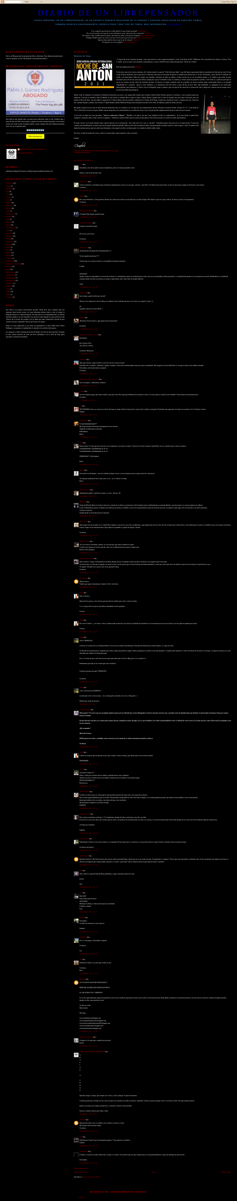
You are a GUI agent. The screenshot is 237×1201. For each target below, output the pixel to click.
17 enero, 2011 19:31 (88, 217)
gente (7, 219)
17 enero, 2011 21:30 (88, 354)
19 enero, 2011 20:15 (88, 1114)
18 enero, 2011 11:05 (88, 553)
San (80, 406)
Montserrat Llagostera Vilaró (88, 334)
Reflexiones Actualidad (13, 264)
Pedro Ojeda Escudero (86, 211)
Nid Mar (82, 917)
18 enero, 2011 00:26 (88, 464)
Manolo (81, 196)
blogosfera (9, 189)
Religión (8, 266)
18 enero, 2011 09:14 (88, 516)
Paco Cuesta (83, 578)
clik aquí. (138, 67)
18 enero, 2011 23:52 (88, 912)
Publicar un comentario (81, 1168)
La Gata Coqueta (84, 709)
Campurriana (83, 1151)
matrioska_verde (84, 814)
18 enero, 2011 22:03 (88, 887)
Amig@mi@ (83, 420)
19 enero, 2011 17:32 (88, 1046)
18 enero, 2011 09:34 (88, 535)
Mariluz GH (83, 292)
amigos (8, 186)
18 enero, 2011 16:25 (88, 632)
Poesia (8, 250)
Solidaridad (9, 283)
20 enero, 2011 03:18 (88, 1131)
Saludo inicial (10, 275)
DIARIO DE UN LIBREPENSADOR (118, 12)
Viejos (8, 294)
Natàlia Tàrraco (84, 541)
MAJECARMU (84, 791)
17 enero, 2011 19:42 (88, 242)
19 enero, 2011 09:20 (88, 954)
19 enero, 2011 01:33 (88, 932)
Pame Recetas (84, 856)
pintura (8, 247)
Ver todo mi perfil (25, 153)
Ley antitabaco (10, 227)
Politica (8, 252)
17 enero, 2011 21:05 (88, 329)
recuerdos (9, 258)
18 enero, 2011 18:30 (88, 786)
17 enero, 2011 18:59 (88, 205)
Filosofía (9, 216)
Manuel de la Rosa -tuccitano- (89, 379)
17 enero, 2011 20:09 (88, 287)
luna (80, 870)
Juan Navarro (83, 181)
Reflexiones (9, 261)
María (81, 592)
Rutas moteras (10, 272)
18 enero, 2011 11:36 (88, 572)
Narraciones (10, 241)
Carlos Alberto (84, 838)
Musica (8, 239)
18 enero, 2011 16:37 (88, 704)
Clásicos (8, 197)
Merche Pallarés (84, 490)
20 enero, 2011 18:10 (88, 1146)
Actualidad (9, 183)
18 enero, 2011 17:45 (88, 764)
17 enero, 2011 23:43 (88, 437)
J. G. (80, 164)
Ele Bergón (83, 937)
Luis (80, 892)
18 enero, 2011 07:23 (88, 496)
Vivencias (9, 297)
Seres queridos (10, 280)
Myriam (82, 317)
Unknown (82, 979)
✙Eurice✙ (82, 502)
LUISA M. (82, 359)
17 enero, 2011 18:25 (88, 176)
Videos (8, 291)
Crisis (8, 200)
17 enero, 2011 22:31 (88, 400)
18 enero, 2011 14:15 (88, 587)
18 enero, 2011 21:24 (88, 865)
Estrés (8, 211)
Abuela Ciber (83, 247)
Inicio (154, 1172)
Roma (8, 269)
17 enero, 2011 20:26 (88, 312)
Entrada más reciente (80, 1172)
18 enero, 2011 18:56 (88, 808)
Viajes (8, 289)
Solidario (9, 286)
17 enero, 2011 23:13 (88, 415)
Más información (35, 136)
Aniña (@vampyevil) (86, 1037)
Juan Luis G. (83, 521)
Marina (81, 470)
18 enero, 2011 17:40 (88, 747)
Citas (7, 194)
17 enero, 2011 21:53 (88, 373)
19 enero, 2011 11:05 (88, 973)
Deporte (86, 152)
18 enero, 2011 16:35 (88, 682)
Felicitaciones (10, 214)
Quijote (8, 255)
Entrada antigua (226, 1172)
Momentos (9, 236)
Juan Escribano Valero (86, 558)
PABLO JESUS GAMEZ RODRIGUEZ (92, 1051)
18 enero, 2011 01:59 (88, 484)
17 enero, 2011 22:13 (88, 386)
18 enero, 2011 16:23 (88, 614)
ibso (80, 959)
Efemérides (9, 205)
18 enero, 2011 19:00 (88, 833)
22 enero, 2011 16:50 (88, 1163)
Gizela (81, 769)
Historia (8, 222)
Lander (81, 391)
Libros (8, 230)
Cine (7, 191)
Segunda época (10, 278)
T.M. (80, 1137)
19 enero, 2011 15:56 (88, 1031)
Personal (8, 244)
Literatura (9, 233)
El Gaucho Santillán (85, 223)
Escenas (8, 208)
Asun (81, 442)
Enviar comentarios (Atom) (91, 1177)
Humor (8, 225)
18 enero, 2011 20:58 (88, 850)
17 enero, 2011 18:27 (88, 190)
